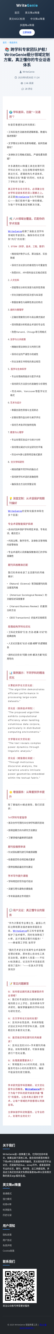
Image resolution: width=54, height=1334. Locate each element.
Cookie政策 (8, 1250)
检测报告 (7, 1209)
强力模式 (7, 1199)
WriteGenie (22, 196)
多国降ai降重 (27, 25)
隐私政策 (7, 1234)
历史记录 (7, 1215)
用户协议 (7, 1240)
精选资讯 (13, 42)
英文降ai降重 (32, 12)
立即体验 (27, 32)
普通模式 (7, 1193)
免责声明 (7, 1245)
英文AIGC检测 (17, 18)
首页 (17, 12)
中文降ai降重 (37, 18)
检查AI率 (7, 1204)
